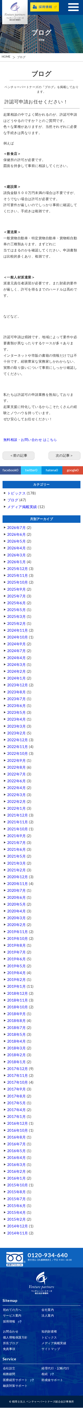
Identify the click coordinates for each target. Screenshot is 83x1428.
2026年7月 (16, 528)
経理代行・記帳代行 (55, 1368)
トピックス (16, 493)
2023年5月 (16, 712)
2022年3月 (16, 795)
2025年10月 (17, 582)
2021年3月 (16, 863)
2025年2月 (16, 624)
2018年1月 (16, 1062)
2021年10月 (17, 829)
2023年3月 (16, 726)
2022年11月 (17, 747)
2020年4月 (16, 911)
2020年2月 (16, 925)
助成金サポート (52, 1380)
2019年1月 (16, 986)
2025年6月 (16, 603)
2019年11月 (17, 932)
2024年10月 (17, 637)
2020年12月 (17, 877)
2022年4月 (16, 788)
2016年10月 (17, 1130)
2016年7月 (16, 1144)
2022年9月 (16, 760)
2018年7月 (16, 1028)
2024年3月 (16, 665)
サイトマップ (51, 1349)
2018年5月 (16, 1034)
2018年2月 (16, 1055)
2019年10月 (17, 939)
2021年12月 (17, 815)
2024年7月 (16, 651)
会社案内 (48, 1309)
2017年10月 (17, 1082)
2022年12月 (17, 740)
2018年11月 (17, 1000)
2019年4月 (16, 973)
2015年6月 (16, 1206)
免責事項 (9, 1349)
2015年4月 (16, 1212)
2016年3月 (16, 1165)
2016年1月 (16, 1178)
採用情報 (9, 1321)
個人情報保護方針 (15, 1337)
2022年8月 (16, 767)
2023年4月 (16, 719)
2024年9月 (16, 644)
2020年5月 (16, 904)
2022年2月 (16, 802)
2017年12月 (17, 1069)
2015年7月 (16, 1199)
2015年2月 (16, 1219)
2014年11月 (17, 1233)
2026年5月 (16, 541)
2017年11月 (17, 1075)
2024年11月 (17, 630)
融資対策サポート (15, 1385)
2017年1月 (16, 1117)
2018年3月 (16, 1048)
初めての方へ (12, 1309)
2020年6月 (16, 897)
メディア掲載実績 (22, 507)
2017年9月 (16, 1089)
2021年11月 (17, 822)
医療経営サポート (15, 1380)
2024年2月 (16, 671)
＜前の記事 (18, 455)
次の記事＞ (64, 455)
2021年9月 (16, 836)
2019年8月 (16, 945)
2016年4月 (16, 1158)
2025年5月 (16, 610)
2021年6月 (16, 849)
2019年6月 (16, 959)
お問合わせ (11, 1331)
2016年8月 (16, 1137)
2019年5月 (16, 966)
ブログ (21, 57)
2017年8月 (16, 1096)
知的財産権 (49, 1331)
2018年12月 (17, 993)
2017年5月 (16, 1103)
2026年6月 (16, 534)
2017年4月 (16, 1110)
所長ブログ (11, 1343)
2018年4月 (16, 1041)
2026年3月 (16, 555)
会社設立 (9, 1368)
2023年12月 (17, 685)
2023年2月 (16, 733)
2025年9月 (16, 589)
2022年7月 (16, 774)
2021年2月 (16, 870)
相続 (45, 1374)
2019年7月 (16, 952)
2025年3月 (16, 617)
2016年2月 (16, 1171)
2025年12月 (17, 569)
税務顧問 (9, 1374)
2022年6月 (16, 781)
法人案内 (48, 1315)
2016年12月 (17, 1123)
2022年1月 (16, 808)
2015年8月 (16, 1192)
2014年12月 (17, 1226)
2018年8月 (16, 1021)
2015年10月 (17, 1185)
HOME (6, 57)
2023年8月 (16, 692)
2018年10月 (17, 1007)
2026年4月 (16, 548)
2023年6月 (16, 706)
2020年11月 (17, 884)
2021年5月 (16, 856)
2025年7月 (16, 596)
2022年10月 (17, 753)
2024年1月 (16, 678)
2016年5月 (16, 1151)
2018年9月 (16, 1014)
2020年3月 (16, 918)
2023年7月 (16, 699)
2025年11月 (17, 575)
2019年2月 (16, 980)
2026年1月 (16, 562)
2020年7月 (16, 890)
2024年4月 (16, 658)
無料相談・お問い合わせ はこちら (30, 440)
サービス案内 (12, 1315)
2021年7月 (16, 843)
